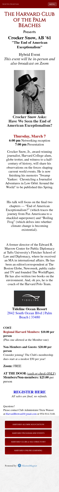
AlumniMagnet (29, 465)
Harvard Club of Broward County (10, 4)
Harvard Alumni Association (28, 424)
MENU (53, 4)
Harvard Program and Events (28, 433)
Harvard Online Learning (28, 450)
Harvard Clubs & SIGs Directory (28, 442)
